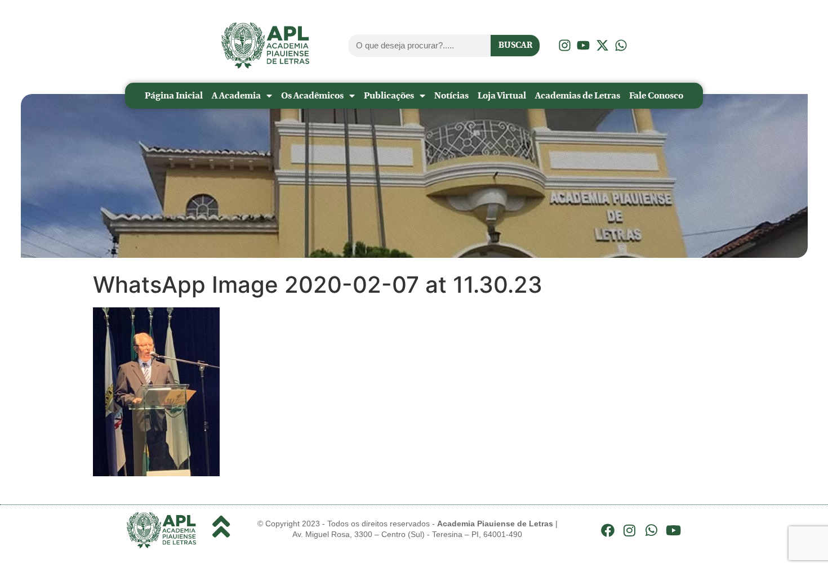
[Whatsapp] (651, 530)
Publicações (389, 95)
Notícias (451, 95)
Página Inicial (174, 95)
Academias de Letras (577, 95)
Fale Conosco (656, 95)
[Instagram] (629, 530)
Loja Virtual (502, 95)
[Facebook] (607, 530)
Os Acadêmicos (312, 95)
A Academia (236, 95)
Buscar (515, 45)
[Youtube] (673, 530)
